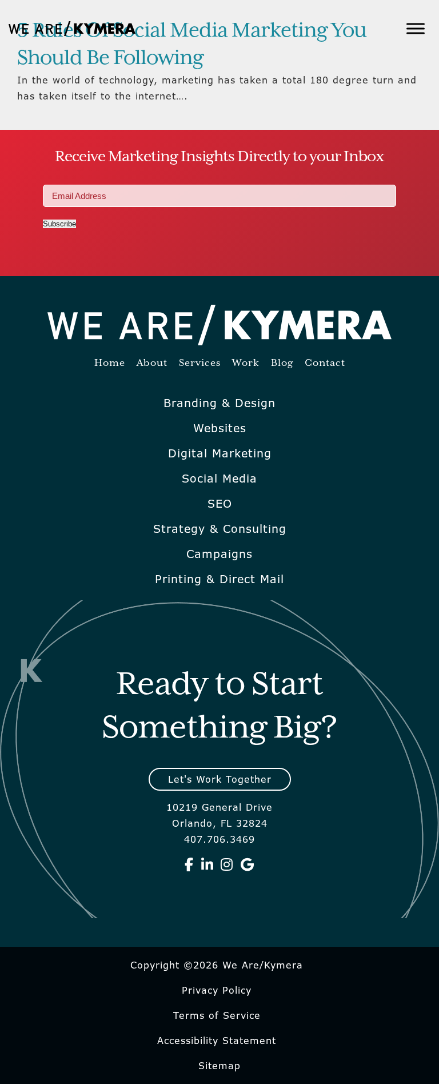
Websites (219, 428)
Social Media (219, 478)
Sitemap (219, 1065)
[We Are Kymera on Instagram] (227, 864)
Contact (325, 363)
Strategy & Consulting (219, 528)
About (152, 363)
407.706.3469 (219, 839)
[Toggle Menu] (415, 28)
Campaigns (219, 554)
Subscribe (59, 224)
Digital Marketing (220, 453)
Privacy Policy (217, 990)
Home (109, 363)
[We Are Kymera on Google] (247, 864)
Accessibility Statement (216, 1040)
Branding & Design (219, 403)
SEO (219, 503)
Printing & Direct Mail (219, 579)
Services (200, 363)
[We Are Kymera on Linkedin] (207, 864)
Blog (282, 363)
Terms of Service (217, 1015)
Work (246, 363)
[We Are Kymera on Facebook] (189, 864)
